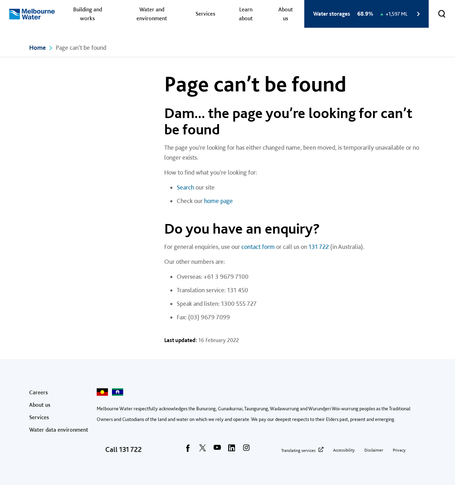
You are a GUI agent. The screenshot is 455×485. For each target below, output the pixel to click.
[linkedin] (232, 450)
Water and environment (151, 14)
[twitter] (202, 450)
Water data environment (58, 429)
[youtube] (217, 450)
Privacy (399, 450)
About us (285, 14)
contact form (258, 246)
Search (185, 187)
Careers (38, 392)
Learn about (246, 14)
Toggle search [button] (442, 14)
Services (205, 13)
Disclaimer (373, 450)
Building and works (87, 14)
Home (37, 47)
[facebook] (188, 450)
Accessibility (344, 450)
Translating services (298, 450)
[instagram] (246, 450)
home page (218, 200)
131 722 (319, 246)
